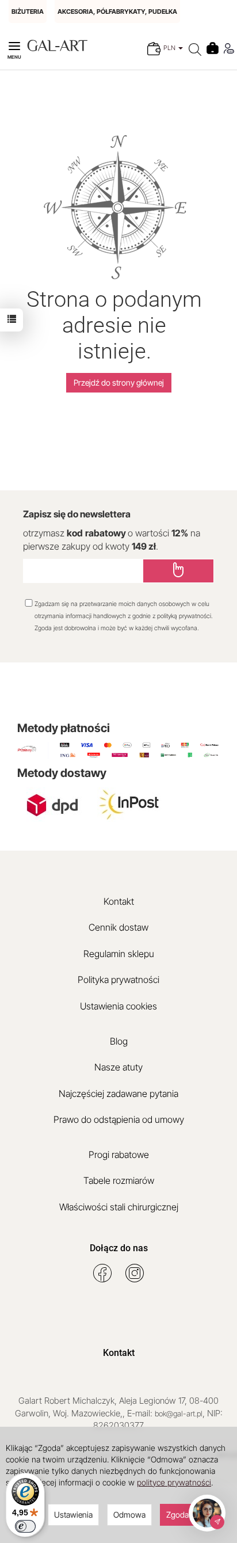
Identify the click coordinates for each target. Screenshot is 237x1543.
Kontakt (119, 901)
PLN (170, 48)
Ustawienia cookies (118, 1006)
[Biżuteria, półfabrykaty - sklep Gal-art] (57, 44)
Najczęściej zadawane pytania (118, 1093)
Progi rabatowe (119, 1154)
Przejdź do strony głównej (119, 382)
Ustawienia (73, 1514)
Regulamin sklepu (118, 953)
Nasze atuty (118, 1067)
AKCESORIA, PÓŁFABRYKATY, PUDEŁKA (117, 11)
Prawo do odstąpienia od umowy (118, 1119)
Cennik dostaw (118, 927)
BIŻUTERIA (28, 11)
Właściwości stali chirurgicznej (118, 1207)
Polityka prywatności (118, 979)
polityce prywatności (174, 1482)
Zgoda (177, 1514)
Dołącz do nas (119, 1248)
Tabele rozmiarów (118, 1180)
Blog (119, 1041)
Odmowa (129, 1514)
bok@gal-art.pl (178, 1413)
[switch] (25, 1526)
